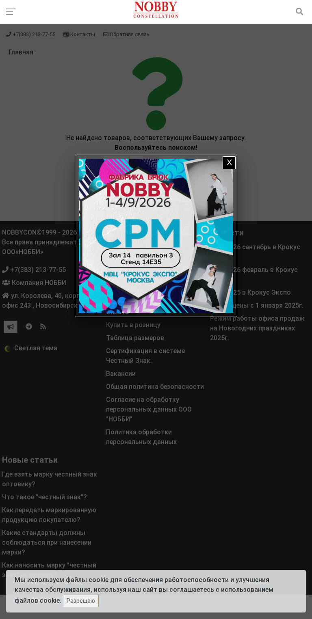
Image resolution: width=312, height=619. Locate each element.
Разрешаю (81, 600)
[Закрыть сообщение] (229, 162)
